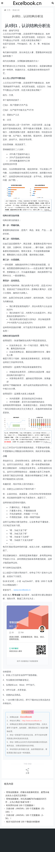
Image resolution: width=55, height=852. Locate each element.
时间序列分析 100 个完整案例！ (20, 805)
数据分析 (16, 10)
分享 (27, 773)
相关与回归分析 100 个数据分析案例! (23, 822)
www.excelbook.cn (22, 590)
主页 (8, 10)
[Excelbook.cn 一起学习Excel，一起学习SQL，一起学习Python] (27, 3)
